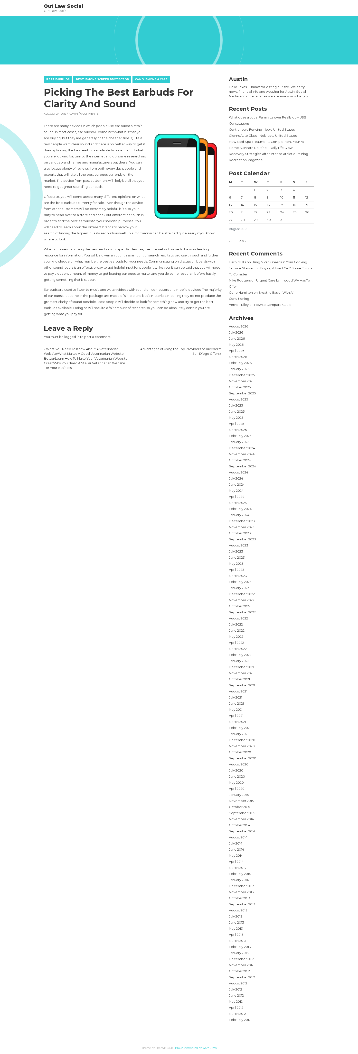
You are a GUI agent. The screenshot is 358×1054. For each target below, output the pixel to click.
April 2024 (236, 497)
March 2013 (237, 941)
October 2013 (239, 898)
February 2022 (240, 655)
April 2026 (236, 351)
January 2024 (239, 515)
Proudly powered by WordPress (196, 1048)
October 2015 (239, 807)
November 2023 (241, 527)
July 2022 (236, 624)
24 (282, 212)
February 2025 (240, 436)
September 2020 (242, 758)
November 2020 (242, 746)
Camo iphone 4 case (151, 79)
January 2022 (239, 661)
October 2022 (240, 606)
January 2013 (239, 953)
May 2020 (236, 782)
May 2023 (236, 563)
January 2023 (239, 588)
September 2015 (242, 813)
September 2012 (242, 977)
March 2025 (238, 430)
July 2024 (236, 478)
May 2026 (236, 344)
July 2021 (235, 697)
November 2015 (241, 801)
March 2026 (238, 357)
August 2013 (238, 910)
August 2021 (238, 691)
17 (281, 205)
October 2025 (240, 387)
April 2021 (236, 716)
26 (307, 212)
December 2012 (241, 959)
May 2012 (236, 1001)
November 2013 (241, 892)
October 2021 (239, 679)
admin (73, 113)
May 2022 (236, 636)
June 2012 (236, 995)
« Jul (232, 241)
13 (230, 205)
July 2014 (235, 843)
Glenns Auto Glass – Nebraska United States (263, 135)
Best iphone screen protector (102, 79)
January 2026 (239, 369)
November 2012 (241, 965)
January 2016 (239, 795)
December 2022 (242, 594)
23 (268, 212)
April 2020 (237, 788)
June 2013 (236, 922)
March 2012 (237, 1014)
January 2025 (239, 442)
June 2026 (237, 338)
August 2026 (238, 326)
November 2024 (241, 454)
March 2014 (237, 868)
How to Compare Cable (273, 305)
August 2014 (238, 837)
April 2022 (236, 643)
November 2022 (241, 600)
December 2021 (241, 667)
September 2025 (242, 393)
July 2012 (235, 989)
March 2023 (238, 576)
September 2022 (242, 612)
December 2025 (242, 375)
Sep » (241, 241)
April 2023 (236, 570)
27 (230, 220)
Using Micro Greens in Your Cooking (279, 262)
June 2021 (236, 703)
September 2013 (242, 904)
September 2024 (242, 466)
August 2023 (238, 545)
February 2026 (240, 363)
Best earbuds (58, 79)
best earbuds (113, 261)
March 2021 (237, 722)
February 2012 (240, 1020)
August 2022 (238, 618)
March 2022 (238, 649)
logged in (71, 337)
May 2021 (236, 709)
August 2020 (238, 764)
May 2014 (236, 855)
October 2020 (240, 752)
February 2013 (240, 947)
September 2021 (242, 685)
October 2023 (240, 533)
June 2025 (237, 411)
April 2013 (236, 934)
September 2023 (242, 539)
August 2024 (238, 472)
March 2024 (238, 503)
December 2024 (242, 448)
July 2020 (236, 770)
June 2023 (237, 557)
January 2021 (238, 734)
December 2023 (242, 521)
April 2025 (236, 424)
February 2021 (240, 728)
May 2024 (236, 490)
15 (255, 205)
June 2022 (237, 630)
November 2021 (241, 673)
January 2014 (239, 880)
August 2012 (238, 983)
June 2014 (236, 849)
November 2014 (241, 819)
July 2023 (236, 551)
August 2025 (238, 399)
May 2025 (236, 417)
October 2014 (239, 825)
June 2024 (237, 484)
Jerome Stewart (242, 268)
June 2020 (237, 776)
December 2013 (241, 886)
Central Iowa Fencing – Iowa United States (262, 129)
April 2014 (236, 861)
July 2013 (235, 916)
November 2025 (241, 381)
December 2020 (242, 740)
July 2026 (236, 332)
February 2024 (240, 509)
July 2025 (236, 405)
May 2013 (236, 928)
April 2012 (236, 1007)
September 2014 (242, 831)
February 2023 (240, 582)
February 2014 (240, 874)
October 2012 (239, 971)
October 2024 (240, 460)
